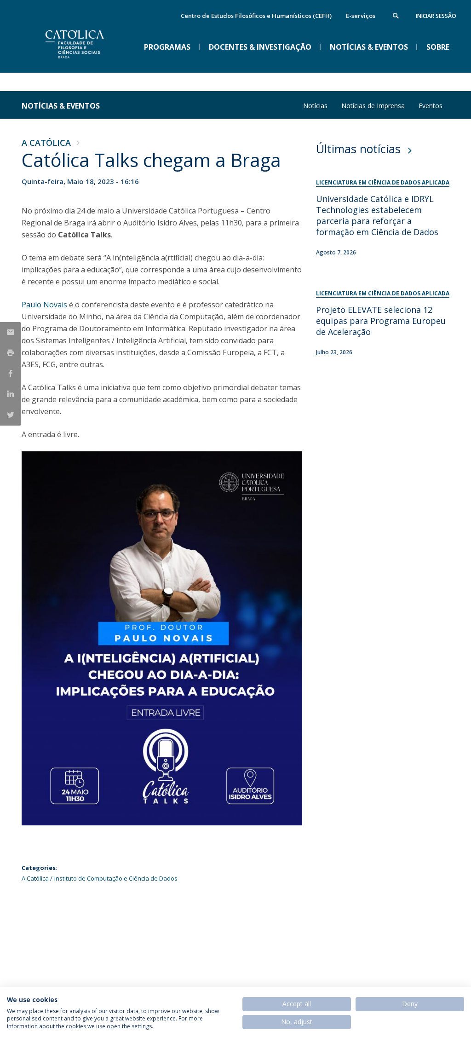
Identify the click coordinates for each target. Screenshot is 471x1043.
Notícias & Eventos (61, 106)
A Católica (46, 142)
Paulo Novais (44, 305)
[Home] (91, 65)
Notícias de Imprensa (373, 105)
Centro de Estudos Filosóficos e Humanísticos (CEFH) (256, 16)
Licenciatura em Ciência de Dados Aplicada (382, 182)
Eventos (430, 105)
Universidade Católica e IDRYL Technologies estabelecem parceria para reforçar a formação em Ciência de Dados (377, 215)
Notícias (315, 105)
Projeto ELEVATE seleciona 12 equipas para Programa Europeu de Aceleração (381, 320)
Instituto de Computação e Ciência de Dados (116, 878)
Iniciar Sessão (436, 16)
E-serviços (360, 16)
